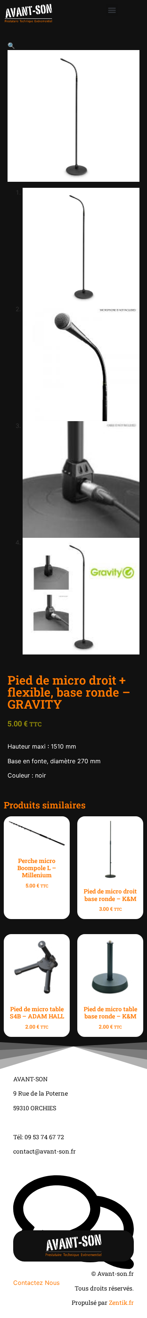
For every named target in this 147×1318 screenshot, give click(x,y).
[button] (112, 10)
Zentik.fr (121, 1302)
